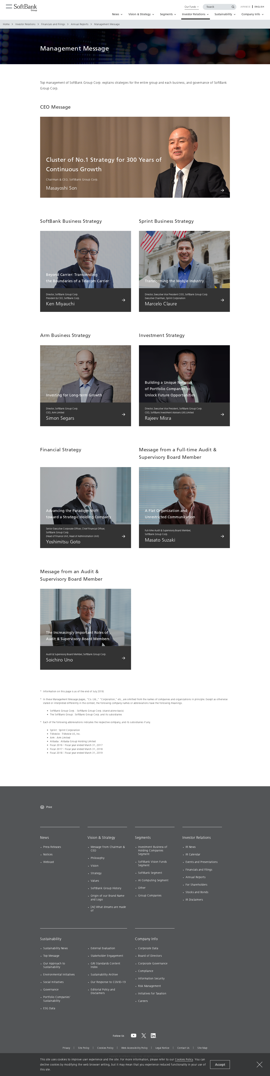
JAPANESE (245, 7)
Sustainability (50, 939)
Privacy (66, 1048)
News (44, 837)
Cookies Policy (105, 1048)
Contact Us (183, 1048)
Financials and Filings (53, 24)
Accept (220, 1065)
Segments (143, 837)
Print (49, 807)
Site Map (202, 1048)
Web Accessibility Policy (134, 1048)
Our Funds (190, 6)
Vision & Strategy (101, 837)
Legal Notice (162, 1048)
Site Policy (83, 1048)
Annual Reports (79, 24)
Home (6, 24)
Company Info (146, 939)
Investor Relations (25, 24)
